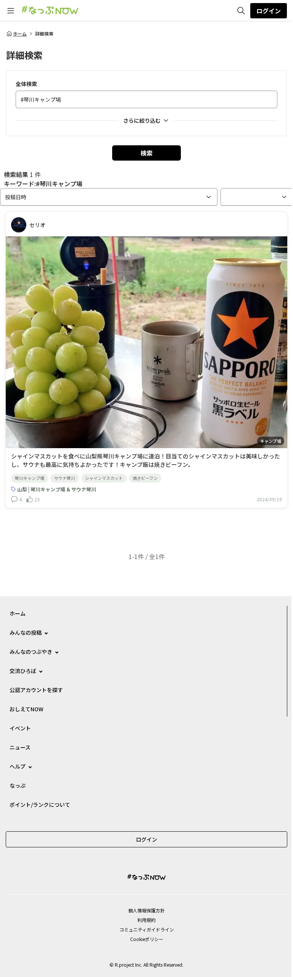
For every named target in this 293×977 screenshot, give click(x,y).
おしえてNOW (26, 709)
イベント (20, 728)
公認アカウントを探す (36, 690)
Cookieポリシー (146, 939)
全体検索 (26, 84)
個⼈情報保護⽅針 (146, 910)
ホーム (20, 34)
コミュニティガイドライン (146, 929)
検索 (146, 153)
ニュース (20, 747)
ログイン (268, 10)
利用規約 (146, 920)
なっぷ (18, 785)
